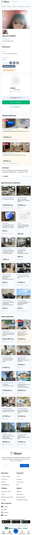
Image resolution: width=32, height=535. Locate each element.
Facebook (5, 506)
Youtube (5, 515)
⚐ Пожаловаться (25, 176)
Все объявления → (16, 107)
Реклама (3, 500)
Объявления (20, 482)
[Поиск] (12, 2)
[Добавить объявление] (16, 532)
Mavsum (3, 482)
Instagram (5, 512)
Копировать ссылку (8, 66)
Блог (18, 484)
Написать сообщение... (16, 102)
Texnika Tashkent (5, 476)
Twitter (5, 509)
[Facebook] (17, 62)
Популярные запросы (22, 500)
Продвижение (10, 70)
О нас (18, 476)
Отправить (24, 465)
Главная (3, 6)
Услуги (3, 494)
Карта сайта (20, 494)
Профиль (19, 491)
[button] (27, 120)
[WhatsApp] (14, 62)
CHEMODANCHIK (5, 484)
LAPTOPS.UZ (4, 479)
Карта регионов (21, 497)
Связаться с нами (5, 491)
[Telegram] (10, 62)
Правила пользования (7, 497)
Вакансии (19, 479)
